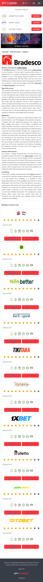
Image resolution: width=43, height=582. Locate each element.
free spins (38, 83)
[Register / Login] (34, 3)
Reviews (36, 16)
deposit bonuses (9, 85)
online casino (29, 156)
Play (30, 239)
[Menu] (39, 3)
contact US (21, 578)
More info (12, 239)
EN (27, 3)
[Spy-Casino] (9, 3)
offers (32, 174)
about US (21, 569)
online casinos (22, 68)
